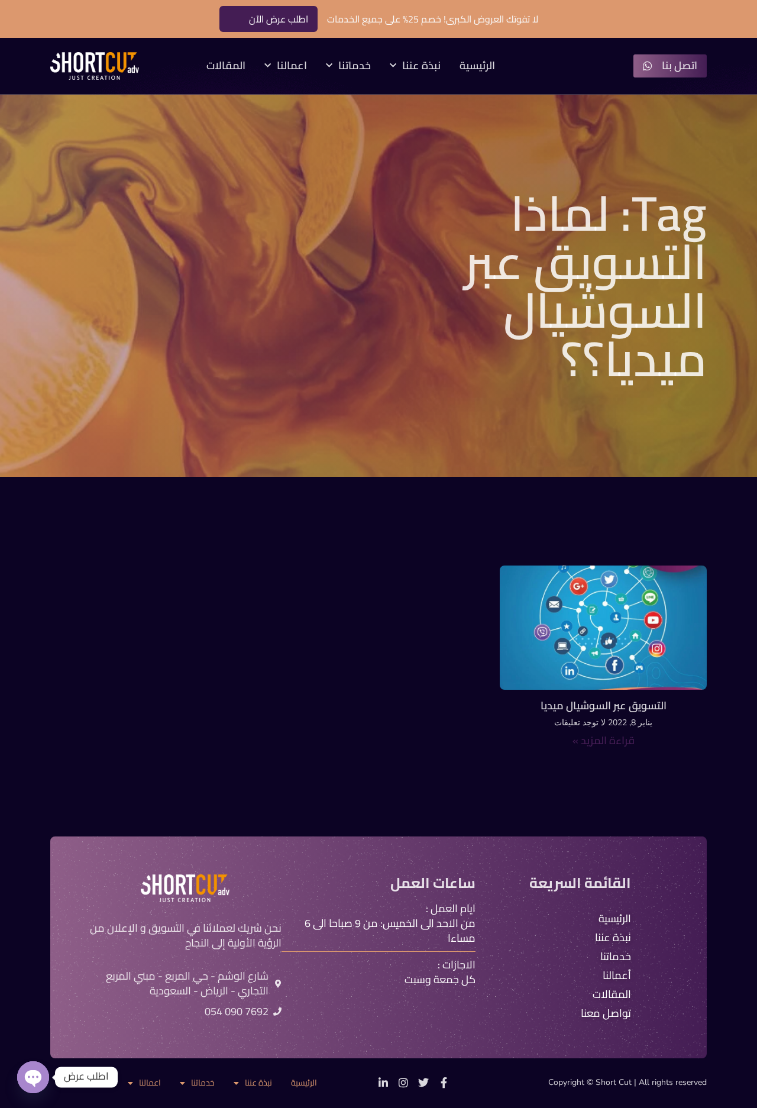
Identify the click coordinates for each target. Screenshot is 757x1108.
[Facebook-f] (443, 1082)
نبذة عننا (421, 66)
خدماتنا (354, 66)
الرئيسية (477, 66)
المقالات (225, 66)
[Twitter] (423, 1082)
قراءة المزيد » (603, 740)
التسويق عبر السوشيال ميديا (604, 705)
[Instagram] (403, 1082)
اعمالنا (292, 66)
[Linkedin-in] (383, 1082)
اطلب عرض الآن (278, 19)
